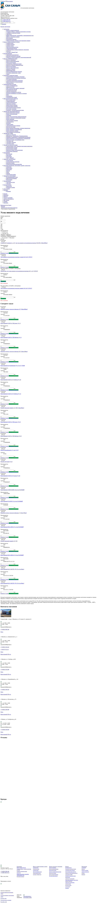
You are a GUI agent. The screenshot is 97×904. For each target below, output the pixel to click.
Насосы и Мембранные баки (10, 58)
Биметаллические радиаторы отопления (16, 78)
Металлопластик (10, 87)
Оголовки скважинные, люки (13, 72)
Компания (5, 195)
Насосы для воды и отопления (55, 866)
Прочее (8, 173)
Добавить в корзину (13, 253)
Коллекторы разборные (12, 151)
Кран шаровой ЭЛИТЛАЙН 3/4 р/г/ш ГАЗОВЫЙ (12, 489)
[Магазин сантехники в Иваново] (11, 8)
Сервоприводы (10, 121)
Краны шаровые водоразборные (14, 129)
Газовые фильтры (10, 101)
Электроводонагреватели (12, 54)
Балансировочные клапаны (12, 112)
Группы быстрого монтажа (12, 161)
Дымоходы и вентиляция (9, 175)
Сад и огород (6, 188)
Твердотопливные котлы (12, 47)
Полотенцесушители (11, 39)
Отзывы (5, 201)
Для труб (8, 183)
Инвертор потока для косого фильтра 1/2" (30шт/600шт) (14, 309)
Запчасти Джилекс (10, 69)
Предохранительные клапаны (13, 107)
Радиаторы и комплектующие (10, 75)
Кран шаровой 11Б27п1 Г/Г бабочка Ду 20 (11, 379)
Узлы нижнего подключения (13, 132)
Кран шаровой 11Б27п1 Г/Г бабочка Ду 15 (11, 393)
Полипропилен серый (11, 97)
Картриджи (9, 186)
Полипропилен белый (11, 89)
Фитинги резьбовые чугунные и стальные (16, 93)
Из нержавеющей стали (12, 177)
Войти (3, 1)
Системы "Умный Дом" (12, 52)
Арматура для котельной (9, 159)
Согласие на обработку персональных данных (7, 896)
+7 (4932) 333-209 (5, 669)
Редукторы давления (11, 109)
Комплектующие (10, 163)
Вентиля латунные (10, 127)
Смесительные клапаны (12, 120)
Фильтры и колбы (10, 187)
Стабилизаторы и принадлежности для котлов (17, 49)
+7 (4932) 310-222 (5, 647)
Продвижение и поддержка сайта (27, 897)
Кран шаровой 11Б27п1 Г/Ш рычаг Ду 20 (11, 422)
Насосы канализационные (12, 61)
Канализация (6, 152)
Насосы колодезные (11, 62)
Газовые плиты (10, 45)
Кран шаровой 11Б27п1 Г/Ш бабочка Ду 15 (11, 337)
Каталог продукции (5, 26)
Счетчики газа (9, 141)
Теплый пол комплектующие (10, 145)
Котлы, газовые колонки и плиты (11, 42)
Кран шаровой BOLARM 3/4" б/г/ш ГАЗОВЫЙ (12, 555)
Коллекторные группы (11, 147)
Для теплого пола (10, 182)
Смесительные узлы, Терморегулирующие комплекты (19, 146)
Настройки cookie (4, 901)
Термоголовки (9, 124)
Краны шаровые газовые (12, 130)
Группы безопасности (11, 102)
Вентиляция (9, 179)
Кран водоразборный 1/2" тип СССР (9, 450)
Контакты (5, 202)
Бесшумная (9, 156)
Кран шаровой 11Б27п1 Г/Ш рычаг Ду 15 (11, 323)
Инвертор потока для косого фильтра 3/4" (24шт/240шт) (14, 351)
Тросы (7, 74)
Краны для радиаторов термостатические (16, 116)
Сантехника (6, 29)
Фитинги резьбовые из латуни (13, 92)
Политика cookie (3, 898)
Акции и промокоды (85, 871)
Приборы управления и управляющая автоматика (18, 137)
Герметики (8, 166)
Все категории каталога (53, 875)
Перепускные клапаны (11, 105)
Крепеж (8, 170)
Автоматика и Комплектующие (14, 63)
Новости (5, 196)
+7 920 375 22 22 (5, 649)
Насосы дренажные (11, 60)
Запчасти (8, 51)
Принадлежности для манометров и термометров (18, 138)
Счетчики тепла (10, 143)
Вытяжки (5, 190)
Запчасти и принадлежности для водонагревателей (18, 57)
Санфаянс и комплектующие (13, 33)
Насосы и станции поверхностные (14, 65)
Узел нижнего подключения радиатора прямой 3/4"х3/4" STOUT (16, 288)
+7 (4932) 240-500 (5, 709)
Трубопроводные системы (9, 84)
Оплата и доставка (7, 197)
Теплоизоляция (7, 181)
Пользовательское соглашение (6, 900)
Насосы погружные (11, 66)
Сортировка (3, 236)
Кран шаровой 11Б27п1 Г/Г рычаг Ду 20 (10, 475)
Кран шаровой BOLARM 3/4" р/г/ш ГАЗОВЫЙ (12, 527)
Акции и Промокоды (8, 198)
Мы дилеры (6, 200)
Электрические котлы (11, 48)
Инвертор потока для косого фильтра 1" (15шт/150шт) (14, 512)
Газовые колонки (10, 44)
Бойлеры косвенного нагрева (13, 56)
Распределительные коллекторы (14, 164)
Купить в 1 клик (5, 253)
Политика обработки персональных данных (7, 893)
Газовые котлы (9, 43)
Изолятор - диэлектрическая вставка (15, 110)
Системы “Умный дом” (37, 874)
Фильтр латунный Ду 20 (6, 461)
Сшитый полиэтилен (11, 90)
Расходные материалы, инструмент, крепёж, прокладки (16, 165)
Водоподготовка (7, 184)
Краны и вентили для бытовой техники (15, 118)
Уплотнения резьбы (11, 174)
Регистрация (10, 1)
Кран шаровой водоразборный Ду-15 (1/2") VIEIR (13, 365)
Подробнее (3, 281)
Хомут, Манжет (10, 157)
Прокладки (9, 169)
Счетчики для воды (11, 142)
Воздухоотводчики (10, 99)
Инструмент (9, 168)
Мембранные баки (10, 70)
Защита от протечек (11, 134)
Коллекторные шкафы (11, 148)
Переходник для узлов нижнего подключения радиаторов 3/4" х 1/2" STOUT (19, 271)
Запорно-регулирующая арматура (11, 111)
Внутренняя (9, 154)
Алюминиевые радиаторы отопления (15, 76)
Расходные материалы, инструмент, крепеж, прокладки (71, 881)
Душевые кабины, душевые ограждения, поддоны (18, 31)
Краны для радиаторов (11, 114)
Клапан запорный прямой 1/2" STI (9, 541)
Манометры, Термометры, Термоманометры (17, 136)
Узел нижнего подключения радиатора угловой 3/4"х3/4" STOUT (16, 257)
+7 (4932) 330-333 (5, 689)
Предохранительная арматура (10, 98)
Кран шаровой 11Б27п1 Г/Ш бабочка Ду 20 (11, 436)
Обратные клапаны (11, 103)
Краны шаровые (10, 119)
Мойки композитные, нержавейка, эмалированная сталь (20, 35)
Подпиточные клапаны (12, 106)
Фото (2, 631)
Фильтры (8, 123)
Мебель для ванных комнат (12, 36)
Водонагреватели (7, 53)
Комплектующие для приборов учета (15, 139)
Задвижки (8, 115)
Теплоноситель (10, 83)
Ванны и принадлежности (12, 30)
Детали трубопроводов (11, 85)
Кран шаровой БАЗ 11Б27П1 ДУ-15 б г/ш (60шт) (12, 583)
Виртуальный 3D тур (6, 654)
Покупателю (84, 866)
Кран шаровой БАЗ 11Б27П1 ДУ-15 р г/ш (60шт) (12, 569)
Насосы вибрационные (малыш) (14, 71)
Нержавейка (9, 96)
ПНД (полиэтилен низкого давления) (15, 88)
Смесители (9, 34)
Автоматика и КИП (8, 133)
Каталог (5, 193)
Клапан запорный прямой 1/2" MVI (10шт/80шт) (12, 407)
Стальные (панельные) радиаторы (14, 80)
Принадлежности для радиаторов (14, 81)
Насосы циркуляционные (12, 67)
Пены (7, 172)
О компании (84, 867)
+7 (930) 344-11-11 (6, 21)
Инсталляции (9, 38)
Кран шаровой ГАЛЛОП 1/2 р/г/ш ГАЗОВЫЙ (12, 501)
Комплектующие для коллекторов (14, 150)
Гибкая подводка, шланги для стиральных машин (18, 40)
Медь (7, 94)
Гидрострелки (9, 160)
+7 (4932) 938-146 (6, 19)
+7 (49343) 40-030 (5, 729)
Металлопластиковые (11, 178)
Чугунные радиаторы (11, 79)
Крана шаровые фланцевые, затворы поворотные (18, 128)
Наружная (8, 155)
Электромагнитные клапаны (13, 125)
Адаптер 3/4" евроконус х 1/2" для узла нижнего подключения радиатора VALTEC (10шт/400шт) (24, 243)
